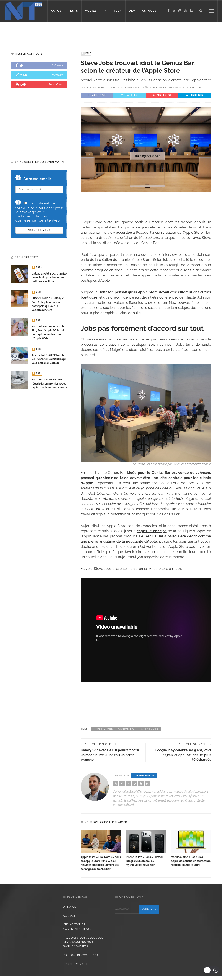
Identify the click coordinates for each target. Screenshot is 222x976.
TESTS (73, 10)
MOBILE (91, 10)
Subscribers (55, 84)
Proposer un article (77, 964)
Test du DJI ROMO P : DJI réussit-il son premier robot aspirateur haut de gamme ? (49, 383)
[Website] (115, 783)
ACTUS (56, 10)
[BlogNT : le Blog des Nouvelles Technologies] (23, 10)
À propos (69, 906)
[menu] (211, 10)
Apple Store (158, 87)
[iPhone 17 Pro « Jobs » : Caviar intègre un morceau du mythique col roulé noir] (146, 841)
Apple (86, 53)
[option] (101, 850)
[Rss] (191, 11)
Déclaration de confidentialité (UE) (77, 926)
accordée (124, 232)
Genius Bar (176, 87)
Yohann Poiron (108, 87)
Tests (37, 267)
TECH (118, 10)
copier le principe (151, 531)
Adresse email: (37, 179)
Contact (69, 915)
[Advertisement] (111, 32)
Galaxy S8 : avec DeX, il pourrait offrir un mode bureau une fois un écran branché (110, 754)
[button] (212, 970)
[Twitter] (174, 11)
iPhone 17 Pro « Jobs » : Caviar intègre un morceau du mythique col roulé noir (144, 861)
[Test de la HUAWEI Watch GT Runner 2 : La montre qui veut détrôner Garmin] (19, 355)
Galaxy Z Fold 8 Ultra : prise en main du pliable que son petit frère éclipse (49, 277)
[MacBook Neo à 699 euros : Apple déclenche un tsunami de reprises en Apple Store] (191, 841)
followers (57, 65)
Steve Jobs (194, 87)
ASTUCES (149, 10)
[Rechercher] (201, 11)
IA (105, 10)
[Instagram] (180, 11)
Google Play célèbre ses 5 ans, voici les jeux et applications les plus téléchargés (183, 754)
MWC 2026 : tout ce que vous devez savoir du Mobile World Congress (83, 942)
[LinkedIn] (147, 783)
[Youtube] (186, 11)
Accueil (87, 80)
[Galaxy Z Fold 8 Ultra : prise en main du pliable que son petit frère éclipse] (19, 274)
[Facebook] (168, 11)
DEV (132, 10)
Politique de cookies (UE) (80, 955)
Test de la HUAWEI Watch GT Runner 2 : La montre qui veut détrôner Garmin (49, 359)
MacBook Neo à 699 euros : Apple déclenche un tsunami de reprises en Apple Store (191, 861)
